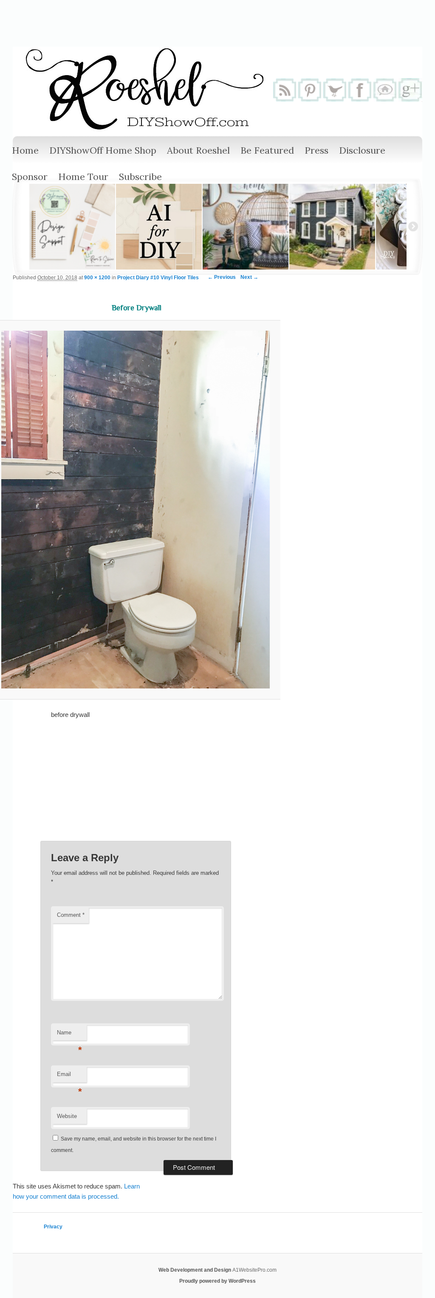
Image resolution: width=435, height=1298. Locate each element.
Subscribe (140, 177)
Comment (71, 915)
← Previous (222, 277)
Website (67, 1116)
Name (69, 1035)
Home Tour (83, 177)
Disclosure (362, 150)
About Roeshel (198, 150)
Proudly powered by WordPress (217, 1281)
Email (69, 1076)
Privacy (53, 1227)
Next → (249, 277)
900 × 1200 (97, 278)
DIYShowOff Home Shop (102, 150)
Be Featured (267, 150)
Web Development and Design (195, 1270)
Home (25, 150)
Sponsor (30, 177)
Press (316, 150)
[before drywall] (135, 509)
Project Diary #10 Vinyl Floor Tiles (158, 278)
